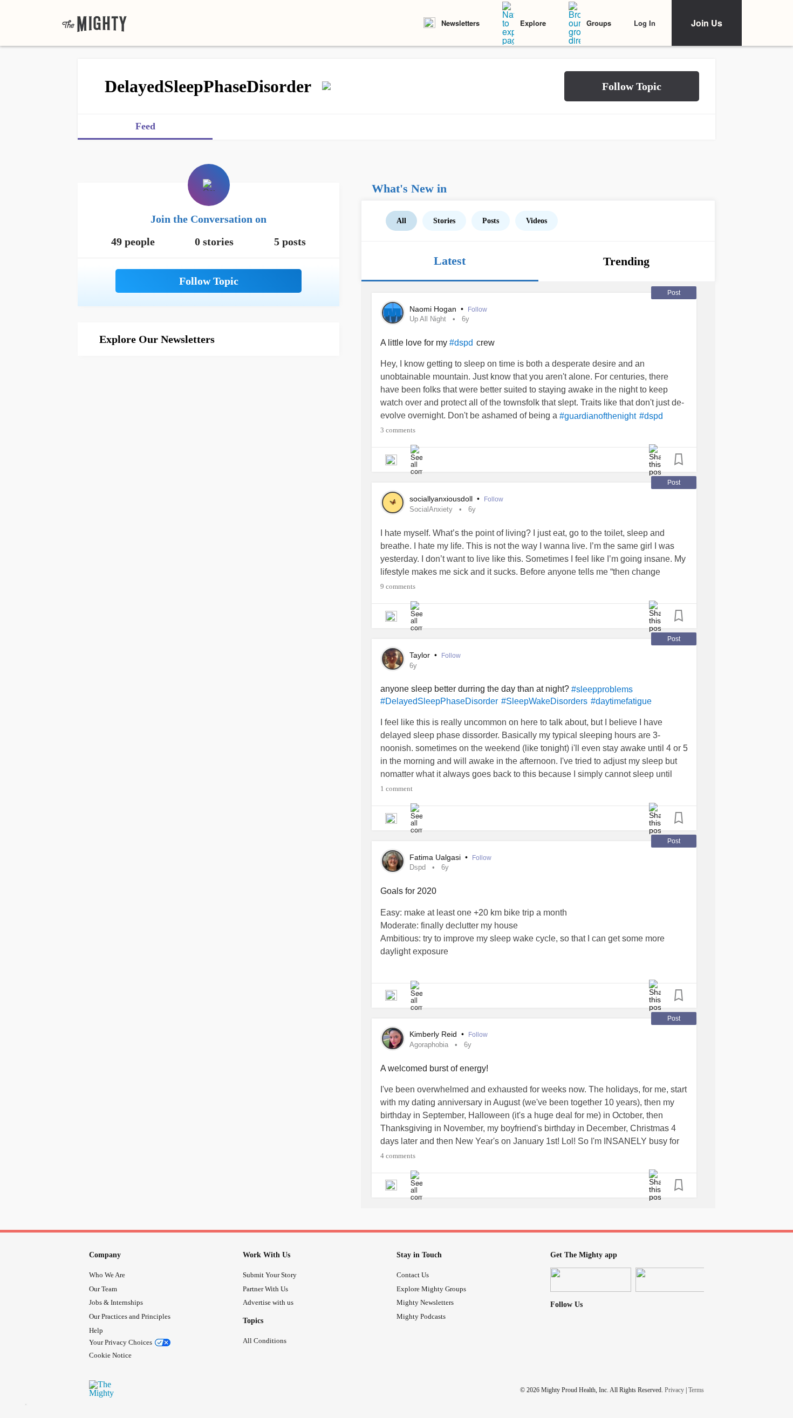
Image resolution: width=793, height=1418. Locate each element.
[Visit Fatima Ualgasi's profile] (393, 861)
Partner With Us (265, 1289)
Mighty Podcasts (421, 1316)
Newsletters (460, 23)
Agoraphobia (428, 1045)
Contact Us (412, 1275)
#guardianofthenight (597, 416)
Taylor (420, 655)
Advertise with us (268, 1302)
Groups (598, 23)
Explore (533, 23)
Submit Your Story (270, 1275)
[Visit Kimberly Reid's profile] (393, 1038)
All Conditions (264, 1341)
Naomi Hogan (434, 309)
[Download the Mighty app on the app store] (590, 1280)
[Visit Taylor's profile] (393, 659)
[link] (94, 23)
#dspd (461, 342)
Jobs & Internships (116, 1302)
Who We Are (107, 1275)
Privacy (674, 1390)
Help (96, 1330)
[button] (631, 86)
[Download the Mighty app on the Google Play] (675, 1280)
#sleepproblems (602, 689)
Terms (696, 1390)
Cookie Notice (110, 1355)
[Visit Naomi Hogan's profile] (393, 312)
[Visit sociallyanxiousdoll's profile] (393, 502)
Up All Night (427, 319)
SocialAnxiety (431, 509)
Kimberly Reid (434, 1034)
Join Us (706, 23)
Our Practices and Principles (129, 1316)
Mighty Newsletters (425, 1302)
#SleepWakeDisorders (544, 701)
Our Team (103, 1289)
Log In (644, 23)
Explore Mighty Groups (431, 1289)
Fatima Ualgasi (436, 857)
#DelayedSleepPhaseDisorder (439, 701)
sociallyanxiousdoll (442, 498)
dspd (417, 867)
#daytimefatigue (621, 701)
